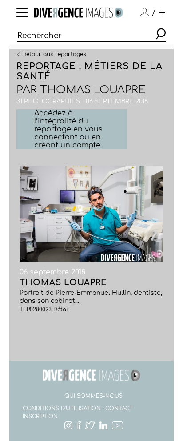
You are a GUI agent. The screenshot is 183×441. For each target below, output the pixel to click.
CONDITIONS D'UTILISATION (62, 408)
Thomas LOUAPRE (92, 90)
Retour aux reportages (54, 53)
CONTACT (119, 408)
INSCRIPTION (40, 416)
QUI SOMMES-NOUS (93, 396)
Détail (61, 309)
